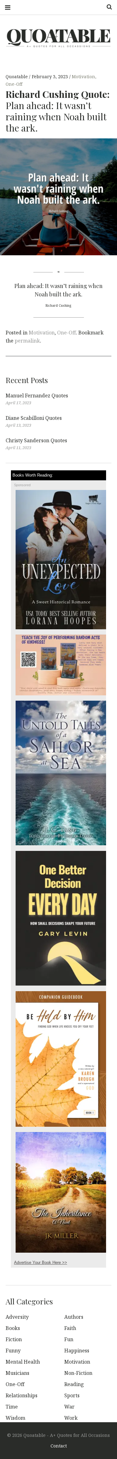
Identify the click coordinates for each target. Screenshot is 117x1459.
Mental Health (23, 1361)
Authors (73, 1316)
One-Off (14, 84)
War (69, 1406)
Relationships (21, 1395)
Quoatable (17, 77)
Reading (74, 1384)
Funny (13, 1350)
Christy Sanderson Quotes (36, 440)
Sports (72, 1395)
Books (13, 1328)
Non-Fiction (78, 1373)
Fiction (14, 1339)
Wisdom (15, 1417)
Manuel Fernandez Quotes (37, 395)
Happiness (76, 1350)
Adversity (17, 1316)
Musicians (17, 1373)
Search (107, 7)
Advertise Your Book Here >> (40, 1262)
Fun (68, 1339)
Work (71, 1417)
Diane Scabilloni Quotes (34, 418)
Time (12, 1406)
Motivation (83, 77)
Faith (70, 1328)
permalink (27, 340)
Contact (59, 1446)
